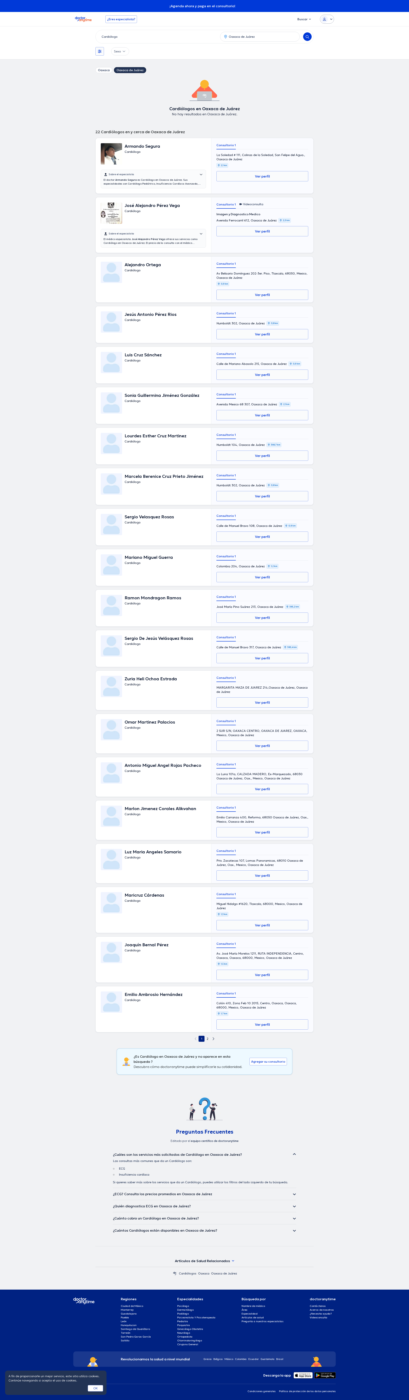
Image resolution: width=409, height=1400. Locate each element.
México (229, 1359)
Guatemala (268, 1359)
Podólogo (183, 1313)
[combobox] (157, 36)
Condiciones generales (262, 1391)
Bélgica (218, 1359)
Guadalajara (129, 1313)
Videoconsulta (318, 1317)
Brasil (279, 1359)
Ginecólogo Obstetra (190, 1329)
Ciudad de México (132, 1306)
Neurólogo (183, 1332)
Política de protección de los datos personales (307, 1391)
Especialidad (250, 1313)
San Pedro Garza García (136, 1336)
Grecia (207, 1359)
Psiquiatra (183, 1325)
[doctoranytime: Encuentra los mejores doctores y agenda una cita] (174, 1273)
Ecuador (253, 1359)
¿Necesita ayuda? (321, 1313)
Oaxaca (104, 70)
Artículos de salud (253, 1317)
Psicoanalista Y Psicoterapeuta (196, 1317)
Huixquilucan (129, 1325)
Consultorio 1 (226, 145)
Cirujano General (187, 1344)
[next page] (213, 1038)
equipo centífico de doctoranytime (215, 1141)
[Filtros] (99, 51)
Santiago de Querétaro (135, 1329)
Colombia (241, 1359)
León (124, 1321)
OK (95, 1388)
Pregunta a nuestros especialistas (263, 1321)
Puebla (125, 1317)
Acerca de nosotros (322, 1309)
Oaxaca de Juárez (130, 70)
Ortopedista (185, 1336)
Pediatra (182, 1321)
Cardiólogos (187, 1273)
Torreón (125, 1332)
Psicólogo (183, 1306)
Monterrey (127, 1309)
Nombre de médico (253, 1306)
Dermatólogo (185, 1309)
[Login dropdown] (327, 19)
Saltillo (125, 1340)
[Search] (307, 36)
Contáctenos (318, 1306)
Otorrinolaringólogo (189, 1340)
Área (245, 1309)
